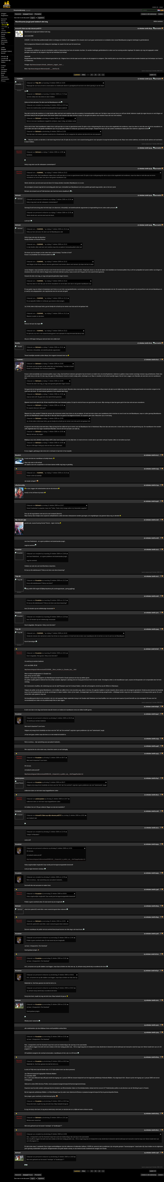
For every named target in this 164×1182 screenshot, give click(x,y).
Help (2, 75)
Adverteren (4, 77)
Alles (83, 74)
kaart (3, 28)
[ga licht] (161, 10)
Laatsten (77, 75)
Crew (2, 67)
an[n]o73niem (39, 799)
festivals (4, 30)
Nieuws (3, 21)
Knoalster (38, 580)
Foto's (3, 36)
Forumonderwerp (19, 10)
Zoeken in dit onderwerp (148, 14)
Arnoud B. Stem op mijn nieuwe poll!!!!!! (48, 815)
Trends (3, 34)
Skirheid (38, 94)
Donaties (3, 71)
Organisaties (5, 60)
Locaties (3, 58)
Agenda (3, 23)
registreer (41, 17)
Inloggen (3, 13)
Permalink (38, 14)
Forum (28, 14)
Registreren (4, 15)
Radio (3, 44)
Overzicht (4, 19)
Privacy (3, 81)
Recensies (4, 42)
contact (161, 7)
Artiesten (3, 56)
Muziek (3, 53)
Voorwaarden (5, 79)
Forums (3, 49)
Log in (33, 17)
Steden (3, 62)
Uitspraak (29, 83)
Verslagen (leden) (6, 51)
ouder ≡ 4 (153, 74)
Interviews (4, 40)
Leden (3, 47)
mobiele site (155, 7)
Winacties (5, 32)
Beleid (3, 73)
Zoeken (160, 14)
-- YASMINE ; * (40, 172)
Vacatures (4, 69)
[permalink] (157, 28)
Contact (3, 65)
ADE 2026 (4, 24)
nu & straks (4, 26)
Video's (3, 38)
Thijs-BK (38, 83)
